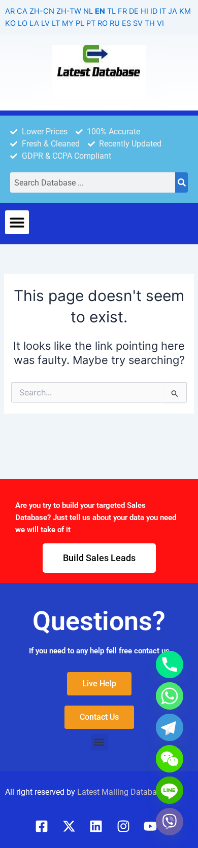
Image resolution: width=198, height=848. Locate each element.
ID (153, 11)
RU (115, 23)
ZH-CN (41, 11)
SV (138, 23)
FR (122, 11)
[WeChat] (169, 758)
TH (150, 23)
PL (80, 23)
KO (10, 23)
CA (22, 11)
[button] (17, 222)
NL (88, 11)
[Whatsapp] (169, 696)
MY (68, 23)
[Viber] (169, 821)
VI (160, 23)
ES (126, 23)
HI (144, 11)
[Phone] (169, 664)
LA (34, 23)
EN (100, 11)
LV (45, 23)
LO (22, 23)
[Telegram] (169, 727)
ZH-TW (68, 11)
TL (111, 11)
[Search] (181, 182)
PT (90, 23)
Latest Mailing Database (121, 792)
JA (172, 11)
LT (56, 23)
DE (134, 11)
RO (102, 23)
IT (162, 11)
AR (10, 11)
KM (185, 11)
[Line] (169, 790)
